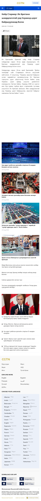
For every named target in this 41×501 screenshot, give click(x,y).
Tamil (26, 445)
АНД (21, 367)
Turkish (27, 452)
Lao (25, 397)
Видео (3, 367)
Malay (29, 400)
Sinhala (27, 435)
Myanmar (30, 407)
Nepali (27, 410)
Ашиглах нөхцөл (19, 498)
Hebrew (8, 445)
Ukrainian (29, 455)
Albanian (8, 397)
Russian (28, 429)
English (4, 378)
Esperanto (10, 426)
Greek (9, 439)
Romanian (28, 426)
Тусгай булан (24, 370)
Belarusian (11, 403)
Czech (8, 419)
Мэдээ (22, 364)
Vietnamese (29, 461)
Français (4, 381)
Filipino (8, 429)
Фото (3, 370)
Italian (8, 458)
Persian (27, 413)
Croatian (9, 416)
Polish (27, 416)
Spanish (28, 439)
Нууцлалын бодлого (7, 498)
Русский (4, 384)
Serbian (28, 432)
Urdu (26, 458)
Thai (26, 448)
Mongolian (29, 403)
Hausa (8, 442)
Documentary (24, 384)
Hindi (7, 448)
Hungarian (9, 452)
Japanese (9, 461)
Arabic (8, 400)
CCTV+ (4, 387)
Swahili (28, 442)
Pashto (27, 423)
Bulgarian (10, 410)
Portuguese (29, 419)
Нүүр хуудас (5, 364)
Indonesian (12, 455)
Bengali (8, 407)
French (9, 432)
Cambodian (9, 413)
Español (23, 378)
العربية (22, 381)
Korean (8, 465)
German (9, 435)
